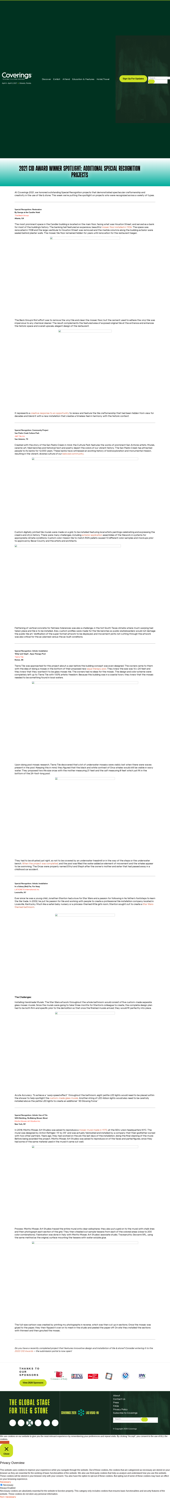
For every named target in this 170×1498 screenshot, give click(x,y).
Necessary (8, 1485)
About (116, 1395)
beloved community (73, 454)
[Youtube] (38, 1423)
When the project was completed (40, 863)
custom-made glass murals (64, 1098)
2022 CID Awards (24, 1351)
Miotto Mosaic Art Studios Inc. (28, 1121)
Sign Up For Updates (133, 79)
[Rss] (46, 1423)
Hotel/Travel (103, 79)
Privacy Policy (120, 1409)
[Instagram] (21, 1423)
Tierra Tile (19, 657)
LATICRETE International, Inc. (27, 889)
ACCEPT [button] (4, 1442)
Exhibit (56, 79)
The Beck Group (22, 215)
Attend (66, 79)
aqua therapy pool (96, 669)
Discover (46, 79)
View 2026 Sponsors (33, 1383)
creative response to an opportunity (50, 413)
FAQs (116, 1406)
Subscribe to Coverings (125, 1413)
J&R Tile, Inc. (20, 436)
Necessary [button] (5, 1482)
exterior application (92, 535)
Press (116, 1402)
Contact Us (119, 1399)
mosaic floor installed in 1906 (117, 227)
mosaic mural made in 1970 (93, 1130)
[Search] (151, 82)
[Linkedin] (55, 1423)
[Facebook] (12, 1423)
